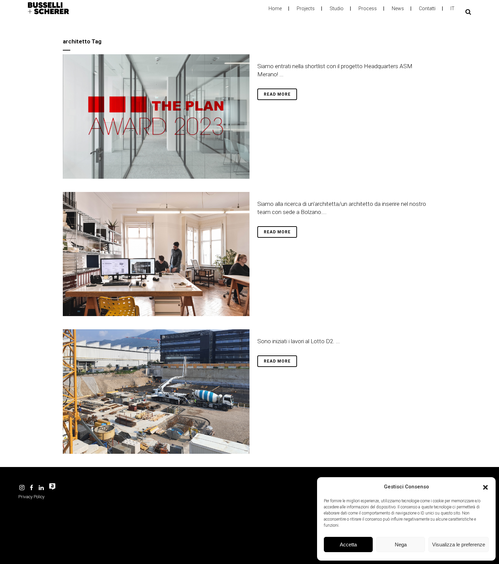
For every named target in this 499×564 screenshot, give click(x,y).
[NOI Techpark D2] (156, 391)
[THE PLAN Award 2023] (156, 116)
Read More (277, 94)
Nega (401, 544)
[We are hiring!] (156, 254)
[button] (485, 486)
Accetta (348, 544)
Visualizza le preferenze (458, 544)
